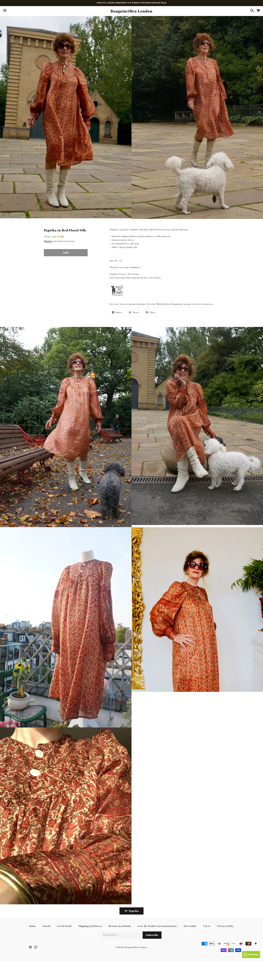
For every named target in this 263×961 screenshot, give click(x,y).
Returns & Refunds (120, 925)
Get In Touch (64, 925)
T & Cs (207, 925)
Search (46, 925)
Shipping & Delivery (90, 925)
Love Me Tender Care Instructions (157, 925)
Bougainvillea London (131, 11)
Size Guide (190, 925)
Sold (65, 252)
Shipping (48, 241)
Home (32, 925)
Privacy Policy (225, 925)
